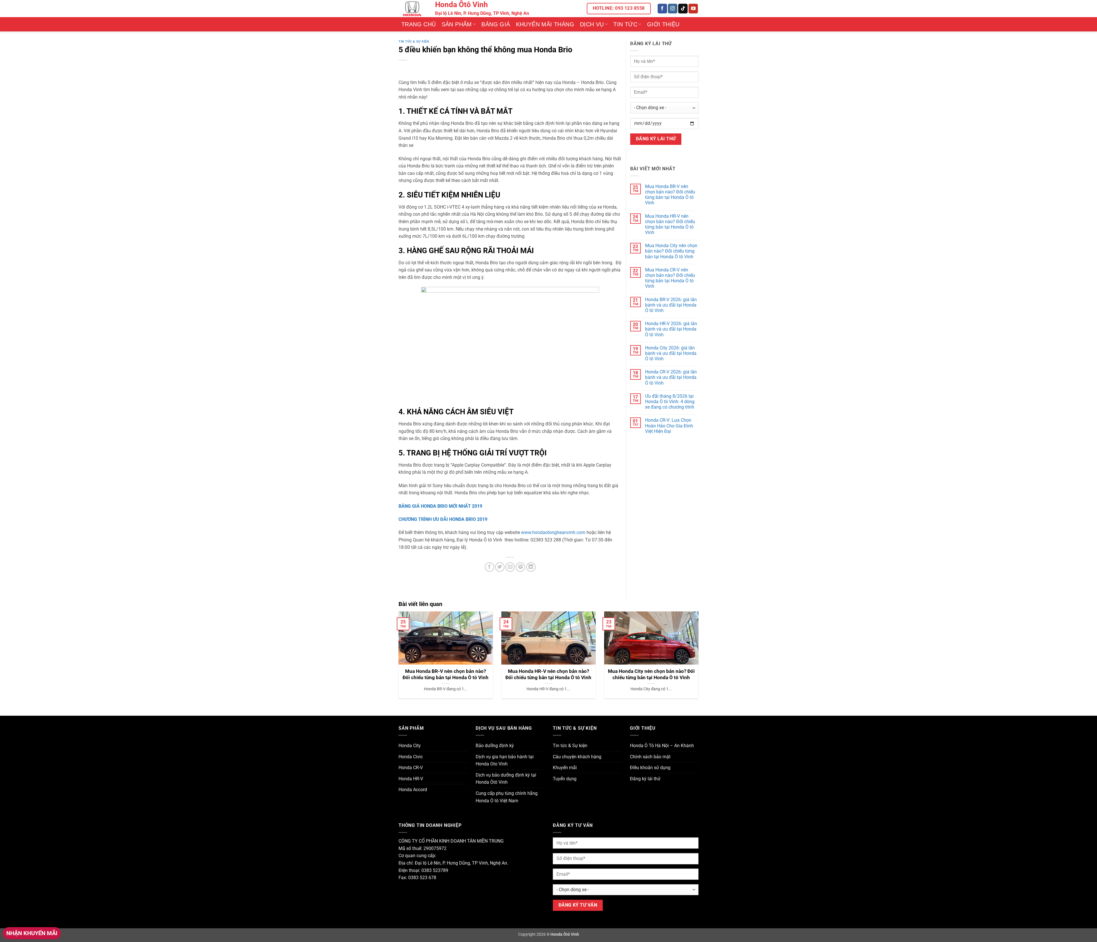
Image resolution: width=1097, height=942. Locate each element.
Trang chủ (418, 24)
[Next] (699, 659)
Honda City (410, 745)
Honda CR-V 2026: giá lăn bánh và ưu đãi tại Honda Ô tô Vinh (671, 377)
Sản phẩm (457, 24)
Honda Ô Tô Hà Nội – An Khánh (662, 745)
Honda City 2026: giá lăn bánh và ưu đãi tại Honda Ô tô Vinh (670, 353)
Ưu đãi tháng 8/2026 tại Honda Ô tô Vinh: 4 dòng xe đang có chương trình (669, 401)
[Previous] (397, 659)
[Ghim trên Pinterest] (520, 567)
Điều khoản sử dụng (650, 767)
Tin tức (625, 24)
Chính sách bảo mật (650, 756)
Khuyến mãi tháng (545, 24)
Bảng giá (495, 24)
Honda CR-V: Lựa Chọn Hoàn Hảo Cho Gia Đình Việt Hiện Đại (669, 425)
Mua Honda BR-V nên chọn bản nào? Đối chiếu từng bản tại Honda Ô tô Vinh (670, 195)
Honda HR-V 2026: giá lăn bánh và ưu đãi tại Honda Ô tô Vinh (671, 329)
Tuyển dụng (564, 778)
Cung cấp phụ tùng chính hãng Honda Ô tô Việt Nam (507, 797)
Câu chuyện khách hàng (577, 756)
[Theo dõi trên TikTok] (683, 8)
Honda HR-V (411, 778)
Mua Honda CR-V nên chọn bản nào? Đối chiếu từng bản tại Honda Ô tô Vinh (670, 278)
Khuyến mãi (565, 767)
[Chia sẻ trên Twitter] (500, 567)
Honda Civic (411, 756)
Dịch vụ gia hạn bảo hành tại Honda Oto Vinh (505, 760)
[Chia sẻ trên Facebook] (489, 567)
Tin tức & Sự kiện (414, 41)
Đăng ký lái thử (645, 778)
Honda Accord (413, 789)
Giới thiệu (663, 24)
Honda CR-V (411, 767)
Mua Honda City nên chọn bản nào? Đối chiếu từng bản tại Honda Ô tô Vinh (671, 251)
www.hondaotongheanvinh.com (553, 532)
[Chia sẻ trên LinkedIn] (531, 567)
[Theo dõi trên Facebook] (662, 8)
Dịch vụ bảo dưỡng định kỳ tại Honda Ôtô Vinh (506, 778)
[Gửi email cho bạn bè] (510, 567)
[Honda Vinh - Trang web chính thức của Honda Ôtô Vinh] (413, 8)
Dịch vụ (592, 24)
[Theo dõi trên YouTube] (693, 8)
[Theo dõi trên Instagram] (672, 8)
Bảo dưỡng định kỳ (495, 745)
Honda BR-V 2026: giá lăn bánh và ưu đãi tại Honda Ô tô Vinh (671, 305)
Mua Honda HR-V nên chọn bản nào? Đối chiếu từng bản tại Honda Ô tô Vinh (670, 224)
